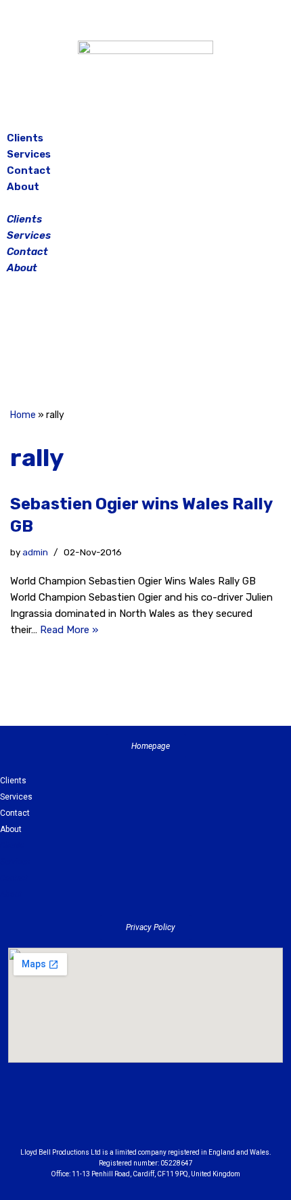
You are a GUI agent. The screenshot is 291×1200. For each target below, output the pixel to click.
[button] (145, 203)
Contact (29, 170)
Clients (25, 138)
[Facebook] (112, 344)
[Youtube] (220, 1117)
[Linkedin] (183, 1117)
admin (35, 552)
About (23, 187)
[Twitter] (179, 344)
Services (29, 154)
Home (23, 415)
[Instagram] (145, 344)
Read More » (69, 630)
